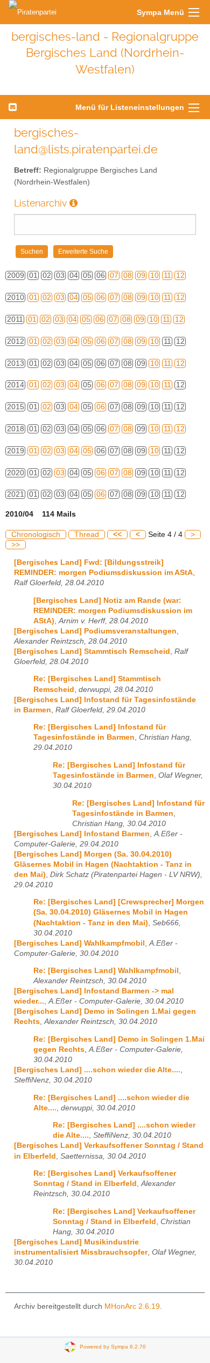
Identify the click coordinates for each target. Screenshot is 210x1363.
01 (33, 297)
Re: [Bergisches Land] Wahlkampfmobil (106, 971)
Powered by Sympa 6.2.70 (113, 1347)
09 (141, 275)
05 (87, 297)
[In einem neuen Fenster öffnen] (73, 203)
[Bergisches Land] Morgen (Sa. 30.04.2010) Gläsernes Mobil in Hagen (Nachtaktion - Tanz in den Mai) (103, 864)
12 (180, 275)
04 (73, 297)
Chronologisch (35, 535)
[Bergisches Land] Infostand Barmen (82, 834)
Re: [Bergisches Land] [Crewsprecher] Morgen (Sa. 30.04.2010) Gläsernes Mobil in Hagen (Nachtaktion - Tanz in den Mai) (118, 912)
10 (154, 275)
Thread (86, 535)
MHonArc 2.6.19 (132, 1306)
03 (60, 297)
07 (114, 275)
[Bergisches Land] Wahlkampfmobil (79, 943)
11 (167, 275)
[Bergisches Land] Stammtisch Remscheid (92, 651)
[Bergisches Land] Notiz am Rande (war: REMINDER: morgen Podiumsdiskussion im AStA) (112, 610)
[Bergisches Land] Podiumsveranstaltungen (95, 631)
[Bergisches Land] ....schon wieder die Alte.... (97, 1070)
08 (127, 275)
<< (117, 535)
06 (100, 297)
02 (47, 297)
